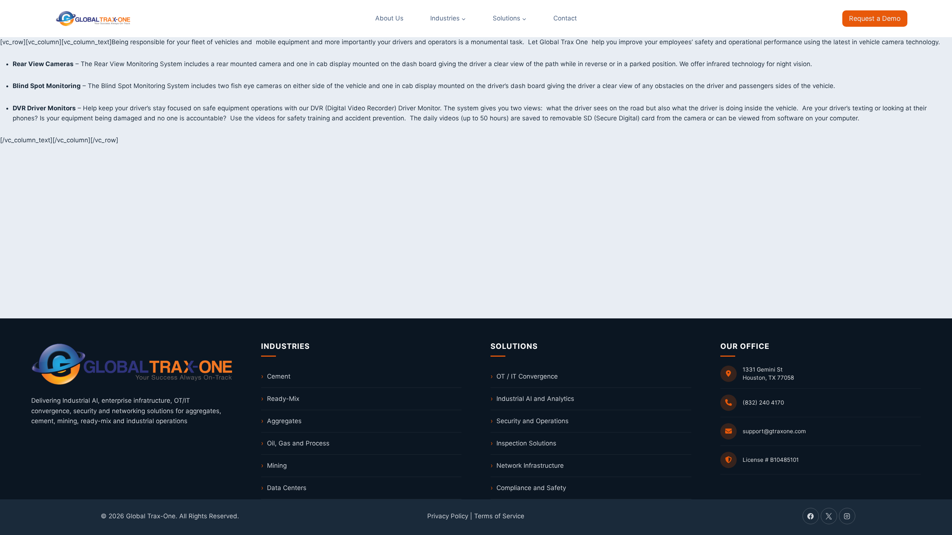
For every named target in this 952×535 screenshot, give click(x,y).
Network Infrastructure (530, 465)
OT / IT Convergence (527, 376)
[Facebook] (811, 516)
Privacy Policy (447, 516)
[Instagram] (847, 516)
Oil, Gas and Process (298, 443)
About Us (389, 18)
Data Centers (286, 488)
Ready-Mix (283, 398)
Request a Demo (875, 18)
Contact (565, 18)
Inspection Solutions (526, 443)
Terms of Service (499, 516)
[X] (829, 516)
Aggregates (284, 421)
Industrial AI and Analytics (535, 398)
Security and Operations (532, 421)
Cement (278, 376)
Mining (277, 465)
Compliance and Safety (531, 488)
